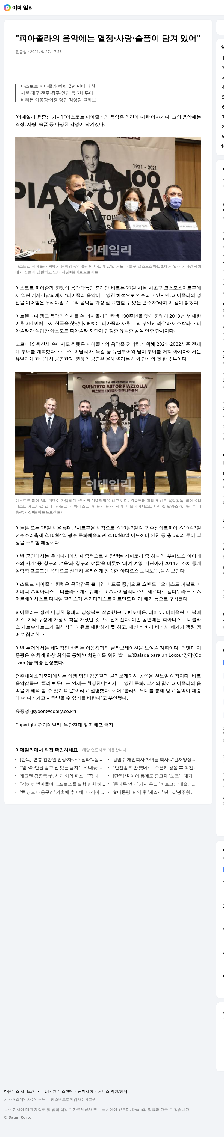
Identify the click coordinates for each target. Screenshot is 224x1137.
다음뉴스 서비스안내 (22, 1091)
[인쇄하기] (195, 67)
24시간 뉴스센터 (59, 1091)
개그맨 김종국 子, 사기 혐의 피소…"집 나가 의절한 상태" (62, 776)
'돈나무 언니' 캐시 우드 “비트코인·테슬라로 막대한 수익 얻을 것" (155, 784)
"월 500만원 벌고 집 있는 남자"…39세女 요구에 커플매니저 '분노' (62, 768)
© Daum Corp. (17, 1117)
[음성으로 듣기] (162, 67)
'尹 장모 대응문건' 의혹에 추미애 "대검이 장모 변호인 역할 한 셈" (62, 792)
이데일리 (23, 7)
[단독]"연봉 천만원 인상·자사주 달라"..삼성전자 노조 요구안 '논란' (62, 759)
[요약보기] (151, 67)
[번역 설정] (173, 67)
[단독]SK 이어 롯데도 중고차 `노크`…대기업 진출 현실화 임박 (155, 776)
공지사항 (85, 1091)
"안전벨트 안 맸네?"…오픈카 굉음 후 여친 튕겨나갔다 (155, 768)
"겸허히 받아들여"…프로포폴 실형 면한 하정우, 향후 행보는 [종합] (62, 784)
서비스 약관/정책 (112, 1091)
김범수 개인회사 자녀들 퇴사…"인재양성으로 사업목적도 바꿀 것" (155, 759)
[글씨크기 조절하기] (184, 67)
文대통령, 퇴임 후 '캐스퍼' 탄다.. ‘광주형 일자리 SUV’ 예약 (155, 792)
